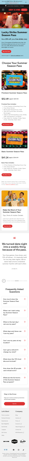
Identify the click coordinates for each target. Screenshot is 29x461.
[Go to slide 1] (8, 281)
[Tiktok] (23, 450)
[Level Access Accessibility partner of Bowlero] (6, 449)
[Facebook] (13, 449)
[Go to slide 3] (17, 281)
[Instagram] (18, 449)
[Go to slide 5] (25, 281)
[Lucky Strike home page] (14, 9)
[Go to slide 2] (13, 281)
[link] (24, 10)
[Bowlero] (23, 441)
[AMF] (14, 441)
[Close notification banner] (26, 2)
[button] (14, 80)
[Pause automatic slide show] (4, 281)
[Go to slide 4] (21, 281)
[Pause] (26, 25)
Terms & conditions (10, 184)
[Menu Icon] (3, 10)
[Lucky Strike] (6, 441)
